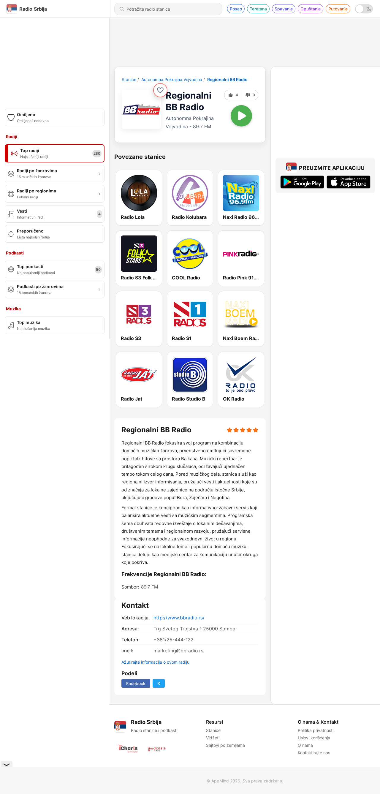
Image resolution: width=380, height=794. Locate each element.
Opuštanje (310, 8)
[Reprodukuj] (241, 115)
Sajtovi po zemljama (225, 745)
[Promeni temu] (364, 8)
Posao (236, 8)
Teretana (258, 8)
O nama (305, 745)
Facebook (135, 683)
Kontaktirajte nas (314, 752)
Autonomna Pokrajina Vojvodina (171, 79)
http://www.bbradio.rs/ (179, 618)
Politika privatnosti (315, 730)
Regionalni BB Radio (227, 79)
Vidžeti (212, 737)
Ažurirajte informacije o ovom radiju (155, 662)
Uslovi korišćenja (314, 737)
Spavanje (284, 8)
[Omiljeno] (160, 90)
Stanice (129, 79)
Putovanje (338, 8)
